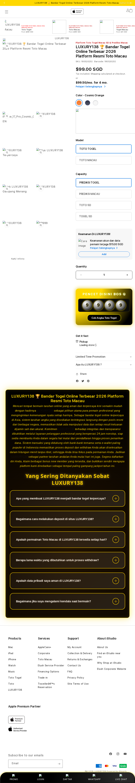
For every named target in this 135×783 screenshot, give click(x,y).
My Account (75, 647)
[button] (104, 357)
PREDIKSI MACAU (89, 194)
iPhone (12, 659)
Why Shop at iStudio (109, 663)
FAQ (70, 671)
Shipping (95, 74)
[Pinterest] (89, 381)
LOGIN (40, 779)
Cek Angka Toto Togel (104, 317)
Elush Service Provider (51, 665)
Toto (11, 683)
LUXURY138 (45, 410)
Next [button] (130, 3)
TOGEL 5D (85, 216)
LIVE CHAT (121, 779)
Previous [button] (4, 3)
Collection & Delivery (80, 653)
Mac (10, 647)
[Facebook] (78, 381)
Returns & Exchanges (80, 659)
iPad (10, 653)
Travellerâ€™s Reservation (46, 685)
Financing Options (48, 671)
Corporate (44, 653)
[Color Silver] (95, 102)
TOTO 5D (85, 205)
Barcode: (99, 61)
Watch (12, 665)
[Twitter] (83, 381)
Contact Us (74, 665)
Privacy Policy (76, 677)
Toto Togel (15, 677)
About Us (102, 647)
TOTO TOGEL (87, 148)
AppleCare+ (44, 647)
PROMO (14, 779)
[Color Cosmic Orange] (79, 103)
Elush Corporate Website (111, 669)
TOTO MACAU (88, 160)
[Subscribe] (59, 764)
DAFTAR (67, 779)
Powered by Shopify (117, 771)
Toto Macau (45, 659)
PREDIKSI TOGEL (89, 182)
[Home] (60, 25)
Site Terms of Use (78, 683)
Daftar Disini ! (127, 3)
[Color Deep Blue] (87, 102)
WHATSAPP (94, 779)
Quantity (81, 266)
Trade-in (43, 677)
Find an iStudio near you (109, 655)
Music (11, 671)
